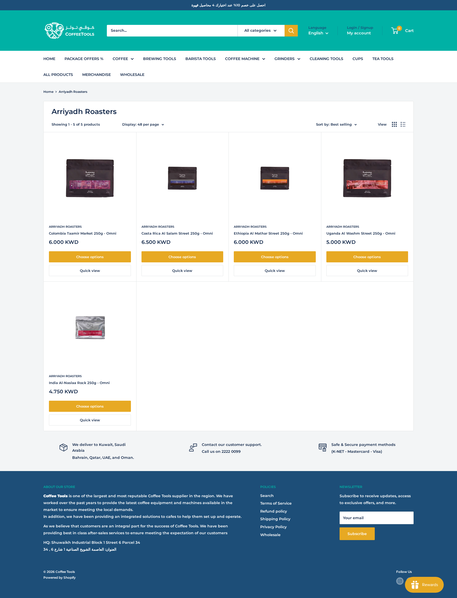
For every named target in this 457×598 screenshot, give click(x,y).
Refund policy (273, 511)
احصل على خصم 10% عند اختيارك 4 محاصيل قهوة (228, 5)
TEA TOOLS (383, 58)
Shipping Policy (275, 519)
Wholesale (270, 534)
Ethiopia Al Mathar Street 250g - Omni (268, 233)
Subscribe (357, 533)
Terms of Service (276, 503)
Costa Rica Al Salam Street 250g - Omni (177, 233)
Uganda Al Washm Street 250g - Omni (360, 233)
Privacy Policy (273, 526)
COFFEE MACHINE (242, 58)
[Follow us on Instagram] (400, 581)
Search (267, 495)
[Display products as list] (403, 124)
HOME (49, 58)
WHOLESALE (132, 74)
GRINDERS (285, 58)
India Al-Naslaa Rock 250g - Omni (79, 383)
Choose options (90, 257)
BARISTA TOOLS (200, 58)
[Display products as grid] (394, 124)
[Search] (291, 30)
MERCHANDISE (96, 74)
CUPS (358, 58)
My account (359, 32)
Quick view (90, 270)
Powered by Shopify (59, 577)
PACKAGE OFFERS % (84, 58)
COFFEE (120, 58)
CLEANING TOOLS (326, 58)
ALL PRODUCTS (58, 74)
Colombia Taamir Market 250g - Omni (82, 233)
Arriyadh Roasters (73, 92)
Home (48, 92)
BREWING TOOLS (159, 58)
